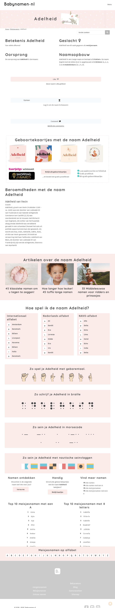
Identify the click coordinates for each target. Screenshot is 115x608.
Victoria (86, 516)
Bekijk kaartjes (57, 492)
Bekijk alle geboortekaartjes (55, 172)
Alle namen (89, 483)
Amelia (32, 546)
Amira (32, 529)
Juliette (86, 529)
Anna (33, 512)
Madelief (86, 525)
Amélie (32, 537)
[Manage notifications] (110, 603)
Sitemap (75, 594)
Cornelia (86, 533)
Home (7, 29)
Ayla (32, 516)
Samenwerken (75, 590)
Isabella (86, 512)
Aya (32, 520)
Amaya (32, 542)
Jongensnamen (39, 587)
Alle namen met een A (94, 485)
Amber (32, 533)
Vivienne (86, 546)
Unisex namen (39, 594)
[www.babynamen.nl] (19, 4)
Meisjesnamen (14, 29)
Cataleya (86, 537)
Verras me (20, 489)
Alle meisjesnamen (93, 488)
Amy (32, 525)
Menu (109, 4)
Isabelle (86, 520)
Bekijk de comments (56, 126)
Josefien (86, 542)
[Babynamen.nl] (57, 571)
